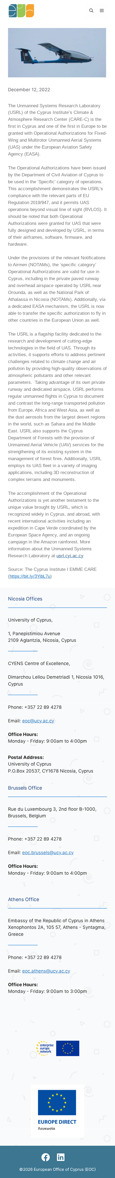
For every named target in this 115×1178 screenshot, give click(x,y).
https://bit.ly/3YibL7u (30, 576)
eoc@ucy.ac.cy (38, 720)
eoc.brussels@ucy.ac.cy (48, 852)
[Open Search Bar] (91, 11)
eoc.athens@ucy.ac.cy (46, 971)
